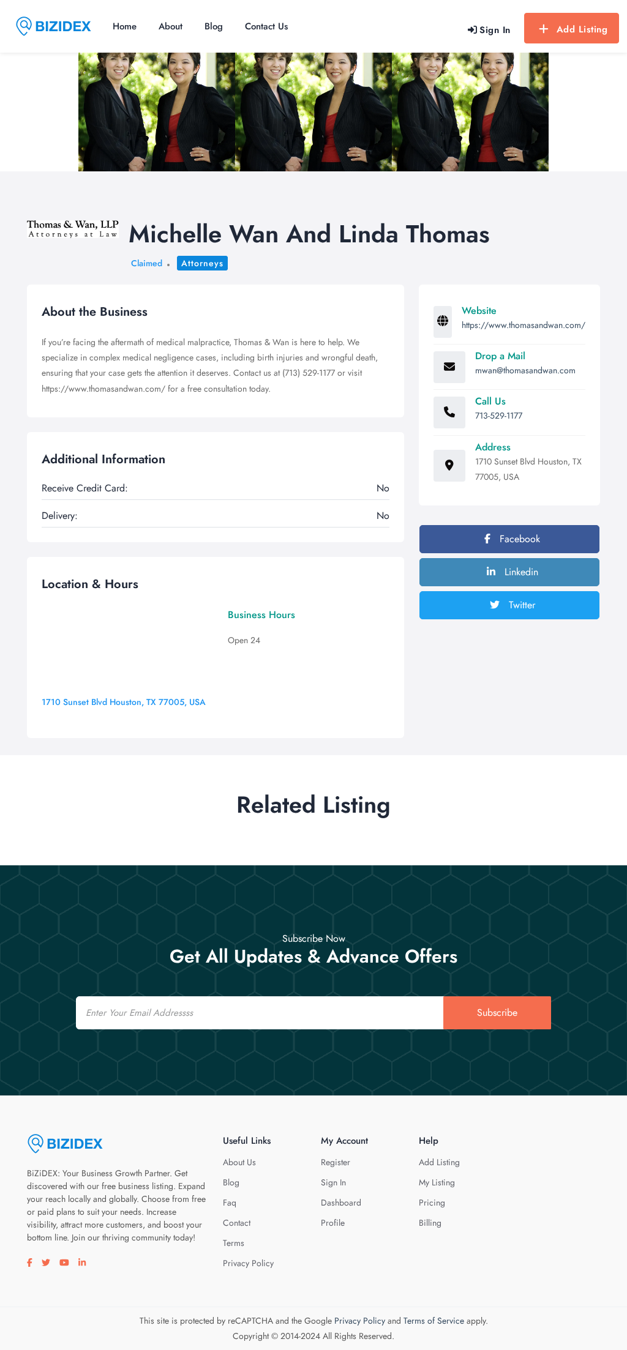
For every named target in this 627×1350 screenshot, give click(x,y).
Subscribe (497, 1012)
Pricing (432, 1202)
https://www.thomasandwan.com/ (523, 325)
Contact (236, 1223)
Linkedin (519, 572)
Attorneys (202, 263)
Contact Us (266, 26)
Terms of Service (434, 1321)
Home (125, 26)
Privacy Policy (248, 1263)
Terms (233, 1243)
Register (335, 1162)
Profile (333, 1223)
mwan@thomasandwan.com (525, 370)
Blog (214, 26)
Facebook (518, 539)
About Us (239, 1162)
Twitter (520, 605)
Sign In (333, 1182)
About (170, 26)
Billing (430, 1223)
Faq (229, 1202)
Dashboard (341, 1202)
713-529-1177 (498, 415)
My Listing (437, 1182)
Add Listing (582, 29)
